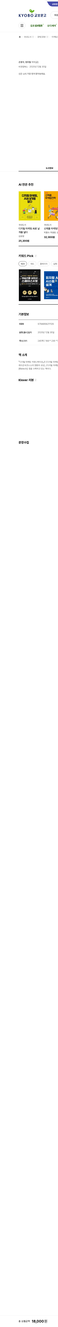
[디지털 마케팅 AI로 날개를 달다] (30, 216)
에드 (32, 264)
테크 (23, 264)
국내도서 (27, 37)
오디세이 (51, 25)
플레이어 (43, 264)
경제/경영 (41, 37)
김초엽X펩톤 (36, 25)
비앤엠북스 (23, 66)
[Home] (20, 37)
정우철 (28, 62)
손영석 (21, 62)
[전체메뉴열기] (22, 25)
